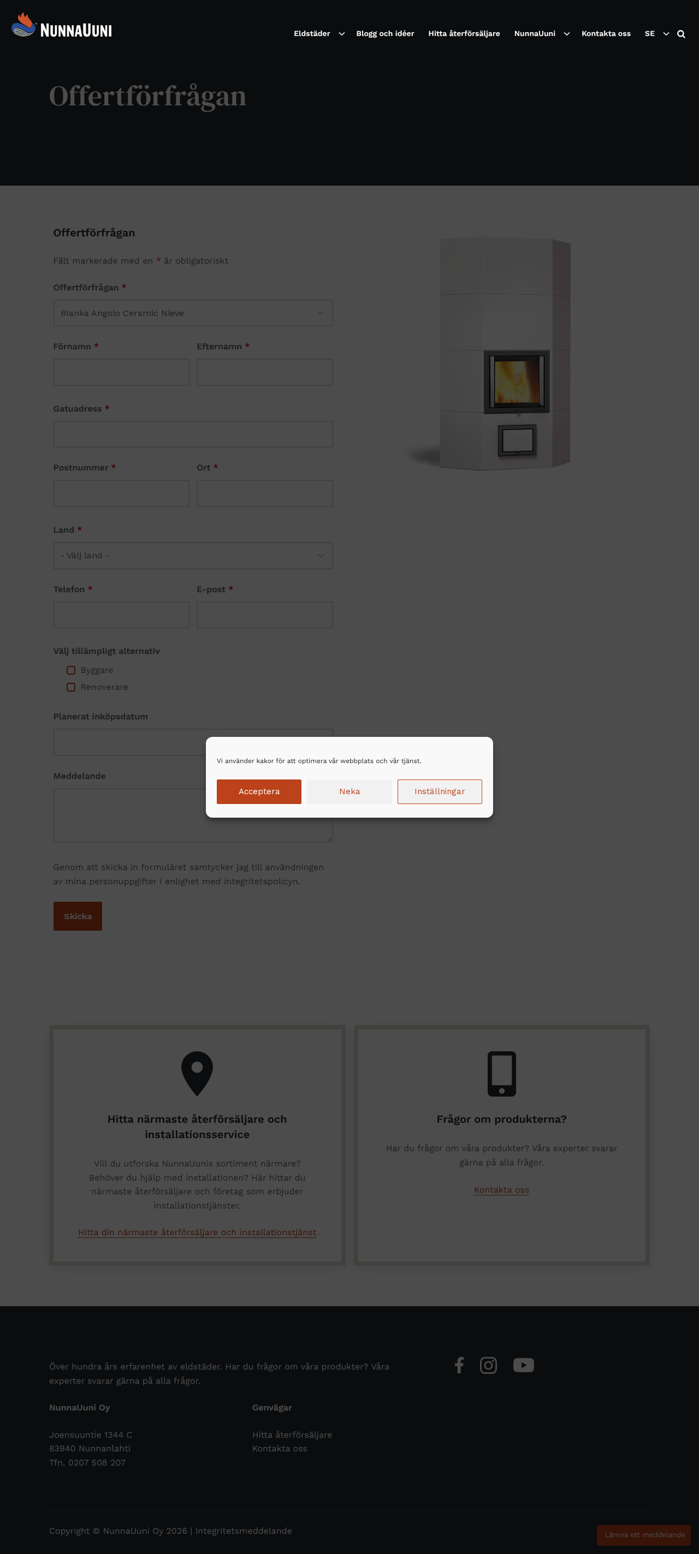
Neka (349, 791)
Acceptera (259, 791)
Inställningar (439, 791)
